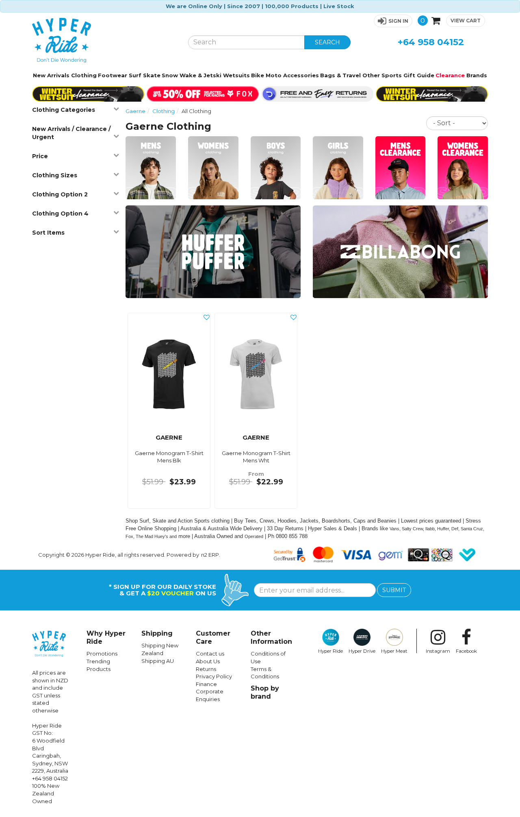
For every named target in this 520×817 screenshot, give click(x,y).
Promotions (102, 653)
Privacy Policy (214, 676)
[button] (393, 21)
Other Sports (382, 75)
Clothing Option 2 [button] (60, 194)
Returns (206, 669)
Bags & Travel (340, 75)
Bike (257, 75)
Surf (135, 75)
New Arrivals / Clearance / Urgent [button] (71, 133)
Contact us (210, 653)
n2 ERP (210, 554)
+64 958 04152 (431, 42)
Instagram (438, 651)
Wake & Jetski (200, 75)
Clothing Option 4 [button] (60, 213)
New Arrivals (51, 75)
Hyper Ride (330, 651)
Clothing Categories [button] (63, 109)
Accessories (301, 75)
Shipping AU (157, 661)
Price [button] (40, 156)
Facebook (466, 651)
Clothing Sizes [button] (54, 175)
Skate (151, 75)
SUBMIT (394, 590)
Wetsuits (236, 75)
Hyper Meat (394, 651)
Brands (476, 75)
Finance (206, 684)
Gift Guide (418, 75)
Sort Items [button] (48, 232)
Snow (170, 75)
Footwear (112, 75)
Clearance (450, 75)
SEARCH (327, 42)
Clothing (84, 75)
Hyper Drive (362, 651)
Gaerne (135, 111)
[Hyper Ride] (104, 40)
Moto (274, 75)
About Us (208, 661)
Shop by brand (265, 692)
